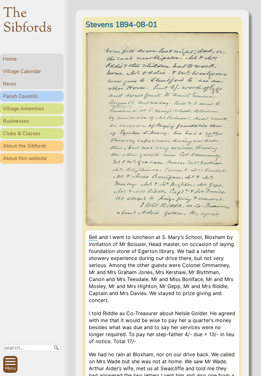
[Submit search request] (56, 347)
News (9, 83)
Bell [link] (93, 237)
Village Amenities (23, 108)
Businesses (16, 121)
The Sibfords (27, 21)
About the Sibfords (24, 145)
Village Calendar (22, 71)
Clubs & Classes (21, 133)
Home (10, 58)
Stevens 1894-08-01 (121, 24)
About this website (25, 158)
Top (55, 368)
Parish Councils (20, 96)
